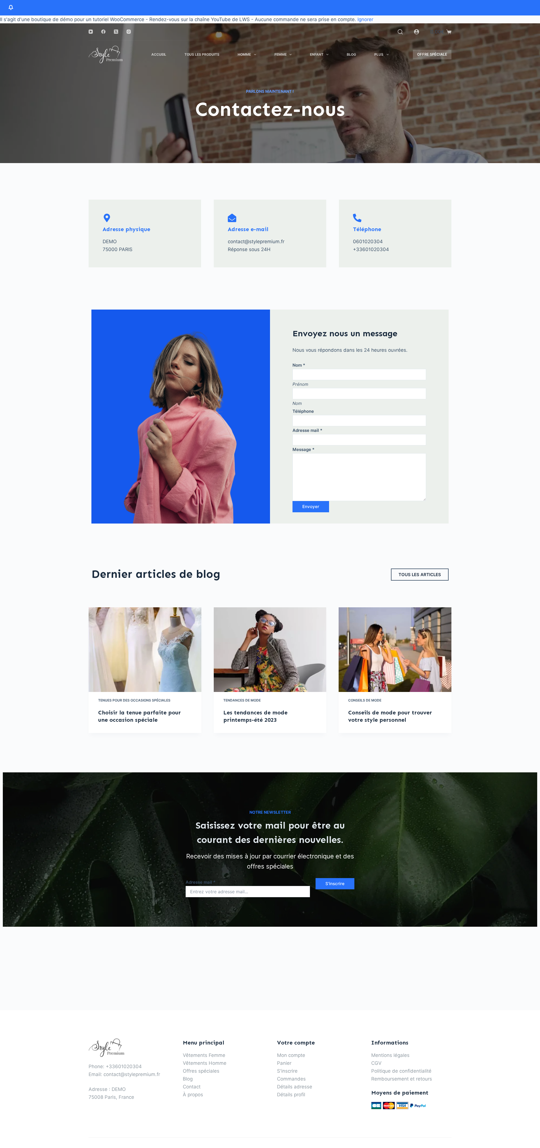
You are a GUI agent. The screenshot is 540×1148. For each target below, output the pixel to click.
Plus (378, 54)
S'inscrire (335, 883)
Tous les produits (201, 54)
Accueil (158, 54)
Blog (351, 54)
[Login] (416, 31)
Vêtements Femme (204, 1055)
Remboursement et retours (401, 1079)
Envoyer (310, 506)
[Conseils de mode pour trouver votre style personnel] (395, 649)
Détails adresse (294, 1087)
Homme (244, 54)
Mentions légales (390, 1055)
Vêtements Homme (204, 1063)
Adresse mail (307, 430)
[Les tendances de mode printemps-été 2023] (270, 649)
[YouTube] (91, 32)
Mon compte (291, 1055)
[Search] (400, 31)
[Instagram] (129, 32)
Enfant (316, 54)
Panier (284, 1063)
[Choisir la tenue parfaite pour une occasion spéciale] (145, 649)
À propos (193, 1094)
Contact (192, 1087)
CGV (376, 1063)
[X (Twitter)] (116, 32)
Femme (280, 54)
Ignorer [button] (365, 19)
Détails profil (291, 1094)
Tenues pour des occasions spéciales (134, 700)
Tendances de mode (242, 700)
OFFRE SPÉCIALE (432, 54)
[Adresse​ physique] (107, 218)
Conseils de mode (364, 700)
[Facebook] (103, 32)
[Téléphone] (357, 218)
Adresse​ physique (126, 229)
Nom (298, 365)
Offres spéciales (201, 1071)
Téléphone (367, 229)
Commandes (291, 1079)
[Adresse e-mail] (232, 218)
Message (303, 449)
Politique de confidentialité (401, 1071)
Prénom (300, 384)
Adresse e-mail (248, 229)
